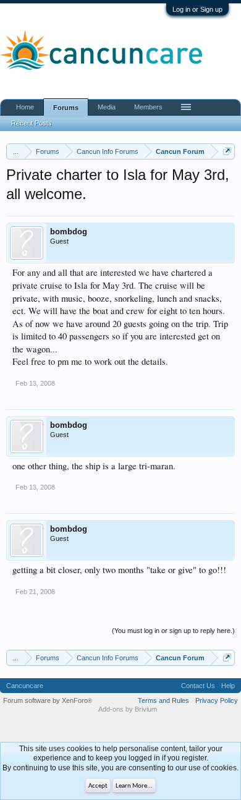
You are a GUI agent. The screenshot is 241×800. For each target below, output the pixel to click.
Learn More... (134, 786)
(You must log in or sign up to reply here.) (173, 630)
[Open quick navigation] (227, 151)
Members (148, 107)
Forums (65, 107)
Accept (98, 786)
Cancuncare (24, 685)
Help (228, 685)
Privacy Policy (216, 700)
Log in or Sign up (197, 9)
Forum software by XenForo (47, 700)
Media (107, 107)
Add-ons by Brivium (127, 709)
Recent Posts (31, 123)
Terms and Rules (163, 700)
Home (25, 107)
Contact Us (198, 685)
